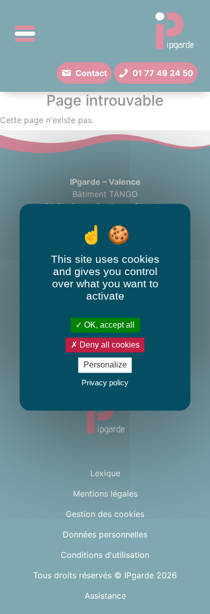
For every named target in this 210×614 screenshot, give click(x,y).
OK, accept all (108, 325)
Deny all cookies (108, 345)
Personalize (105, 365)
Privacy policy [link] (105, 382)
